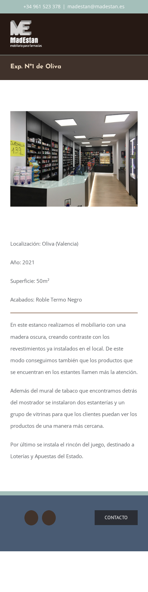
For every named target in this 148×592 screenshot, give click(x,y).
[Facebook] (49, 517)
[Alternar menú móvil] (135, 25)
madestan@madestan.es (96, 6)
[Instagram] (31, 517)
